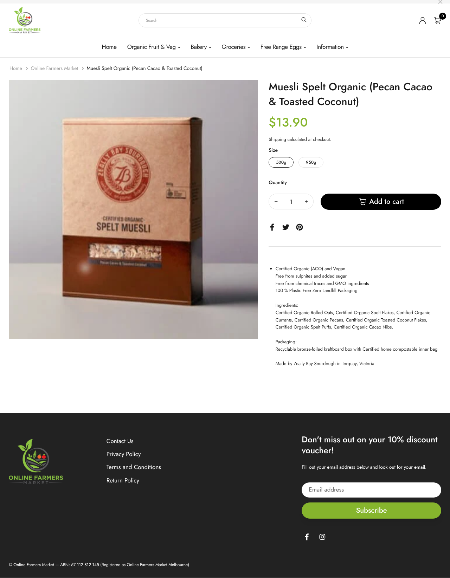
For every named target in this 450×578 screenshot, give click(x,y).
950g (311, 162)
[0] (437, 20)
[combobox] (225, 20)
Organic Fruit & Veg (151, 47)
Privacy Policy (124, 454)
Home (109, 47)
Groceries (234, 47)
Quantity (278, 182)
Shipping (277, 139)
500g (281, 162)
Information (329, 47)
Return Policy (123, 480)
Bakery (199, 47)
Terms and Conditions (134, 467)
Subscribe (371, 510)
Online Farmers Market (55, 68)
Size (273, 150)
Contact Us (120, 441)
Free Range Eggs (281, 47)
